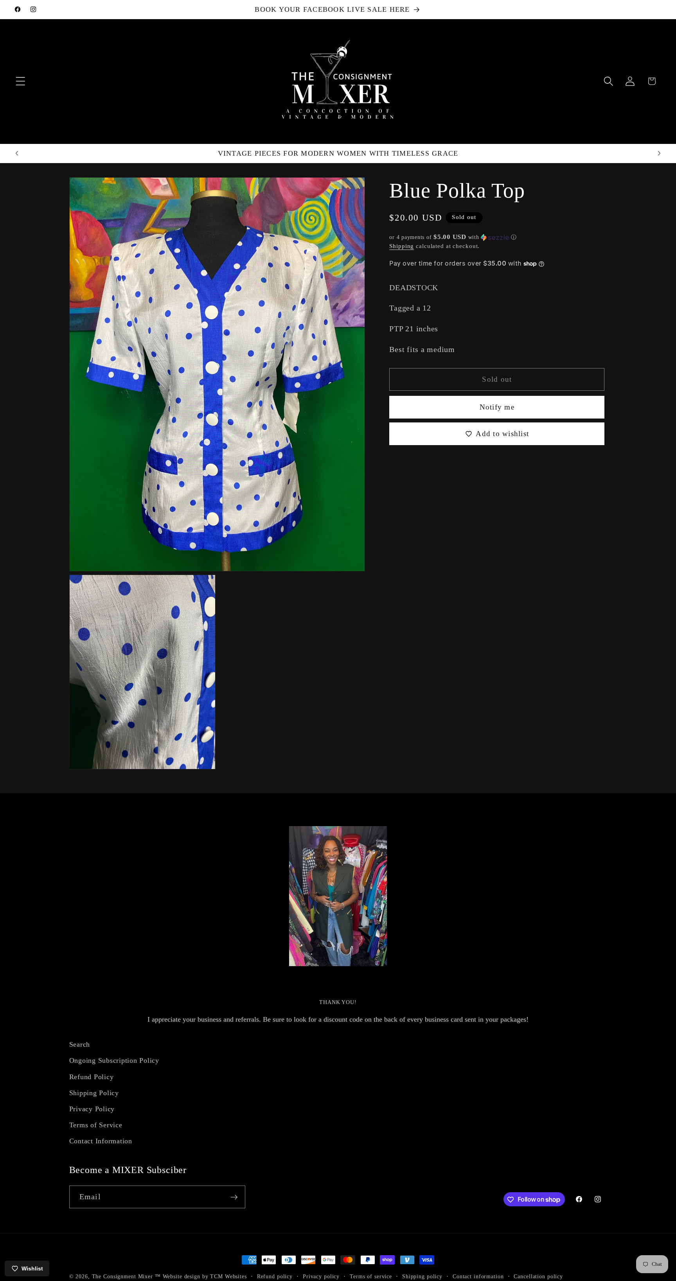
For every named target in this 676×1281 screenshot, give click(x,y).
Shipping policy (422, 1276)
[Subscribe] (234, 1197)
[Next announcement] (659, 153)
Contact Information (100, 1141)
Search (79, 1044)
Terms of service (371, 1276)
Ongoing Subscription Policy (114, 1060)
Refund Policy (91, 1076)
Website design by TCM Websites (205, 1276)
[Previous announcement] (16, 153)
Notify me (497, 407)
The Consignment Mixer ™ (126, 1276)
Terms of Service (95, 1125)
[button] (20, 81)
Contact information (478, 1276)
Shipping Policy (94, 1092)
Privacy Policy (92, 1109)
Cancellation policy (538, 1276)
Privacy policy (321, 1276)
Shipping (401, 246)
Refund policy (275, 1276)
